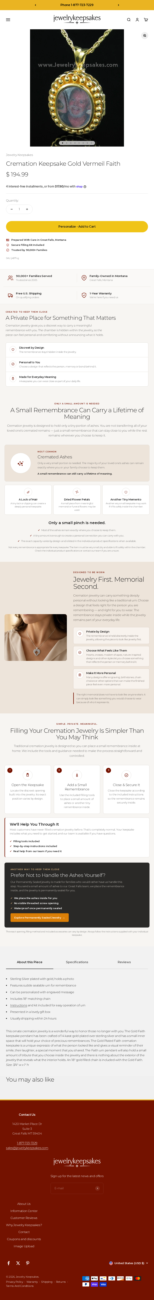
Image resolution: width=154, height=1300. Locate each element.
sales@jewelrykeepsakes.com (27, 1148)
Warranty (32, 1281)
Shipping (46, 1281)
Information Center (24, 1211)
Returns (61, 1281)
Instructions (18, 1005)
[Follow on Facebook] (8, 1263)
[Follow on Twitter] (18, 1263)
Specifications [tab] (77, 962)
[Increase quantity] (27, 209)
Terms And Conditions (20, 1286)
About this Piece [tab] (29, 962)
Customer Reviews (24, 1218)
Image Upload (24, 1246)
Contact (23, 1232)
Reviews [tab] (124, 962)
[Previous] (35, 5)
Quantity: (12, 200)
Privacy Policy (14, 1281)
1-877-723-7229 (27, 1143)
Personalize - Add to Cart (76, 226)
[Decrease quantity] (11, 209)
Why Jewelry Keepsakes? (24, 1225)
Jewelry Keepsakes (19, 155)
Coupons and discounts (24, 1239)
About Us (24, 1204)
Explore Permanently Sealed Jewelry (39, 917)
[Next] (118, 5)
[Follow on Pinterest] (27, 1263)
